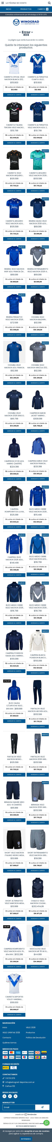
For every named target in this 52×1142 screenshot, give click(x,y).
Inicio (5, 1027)
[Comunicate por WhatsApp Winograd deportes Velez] (46, 1123)
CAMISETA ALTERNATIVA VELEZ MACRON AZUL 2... (38, 126)
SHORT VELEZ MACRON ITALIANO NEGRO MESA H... (14, 854)
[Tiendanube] (26, 1115)
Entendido (26, 1139)
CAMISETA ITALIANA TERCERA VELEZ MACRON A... (14, 126)
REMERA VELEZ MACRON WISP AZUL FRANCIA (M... (14, 270)
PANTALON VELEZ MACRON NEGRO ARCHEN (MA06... (14, 757)
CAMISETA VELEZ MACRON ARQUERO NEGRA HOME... (14, 174)
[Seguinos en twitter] (15, 1096)
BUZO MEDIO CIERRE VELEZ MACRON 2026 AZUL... (38, 510)
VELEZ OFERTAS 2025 (11, 1032)
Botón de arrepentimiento (26, 1126)
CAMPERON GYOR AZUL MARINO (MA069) (14, 462)
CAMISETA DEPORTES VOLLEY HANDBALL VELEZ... (14, 998)
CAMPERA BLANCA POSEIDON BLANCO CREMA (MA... (38, 656)
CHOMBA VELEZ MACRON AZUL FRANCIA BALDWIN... (14, 366)
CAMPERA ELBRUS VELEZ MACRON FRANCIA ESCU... (38, 462)
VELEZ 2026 (30, 1027)
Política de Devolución (36, 1037)
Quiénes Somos (9, 1042)
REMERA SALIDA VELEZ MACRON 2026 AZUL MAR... (38, 222)
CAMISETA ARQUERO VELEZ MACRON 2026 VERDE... (38, 174)
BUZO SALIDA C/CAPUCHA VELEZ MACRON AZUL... (14, 704)
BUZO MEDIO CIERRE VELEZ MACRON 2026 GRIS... (38, 606)
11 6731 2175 (10, 1078)
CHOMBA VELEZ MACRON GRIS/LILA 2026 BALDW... (37, 366)
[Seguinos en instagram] (4, 1096)
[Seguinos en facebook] (10, 1096)
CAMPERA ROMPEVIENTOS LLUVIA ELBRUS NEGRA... (14, 510)
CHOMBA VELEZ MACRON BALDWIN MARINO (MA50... (38, 318)
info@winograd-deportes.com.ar (20, 1082)
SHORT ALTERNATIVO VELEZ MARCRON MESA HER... (14, 902)
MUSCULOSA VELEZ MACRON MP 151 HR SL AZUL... (38, 950)
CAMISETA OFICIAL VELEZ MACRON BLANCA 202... (14, 78)
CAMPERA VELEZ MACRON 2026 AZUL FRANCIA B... (14, 558)
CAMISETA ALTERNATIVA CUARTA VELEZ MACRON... (38, 78)
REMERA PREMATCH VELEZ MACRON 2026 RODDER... (14, 318)
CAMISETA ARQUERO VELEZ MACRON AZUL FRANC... (14, 222)
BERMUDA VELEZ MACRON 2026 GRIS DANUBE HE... (37, 806)
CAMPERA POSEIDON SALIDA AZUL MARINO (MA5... (14, 654)
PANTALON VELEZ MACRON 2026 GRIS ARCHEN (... (37, 757)
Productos (30, 1032)
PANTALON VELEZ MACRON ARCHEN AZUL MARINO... (37, 709)
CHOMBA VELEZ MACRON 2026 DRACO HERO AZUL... (14, 414)
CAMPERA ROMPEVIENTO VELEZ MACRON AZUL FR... (14, 950)
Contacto (7, 1037)
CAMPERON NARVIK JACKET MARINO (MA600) (38, 414)
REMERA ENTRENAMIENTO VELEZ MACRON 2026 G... (37, 270)
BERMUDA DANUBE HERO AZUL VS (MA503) (14, 803)
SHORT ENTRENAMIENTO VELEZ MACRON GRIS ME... (38, 854)
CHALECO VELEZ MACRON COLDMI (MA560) (37, 902)
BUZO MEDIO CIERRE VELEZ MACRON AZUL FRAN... (37, 557)
